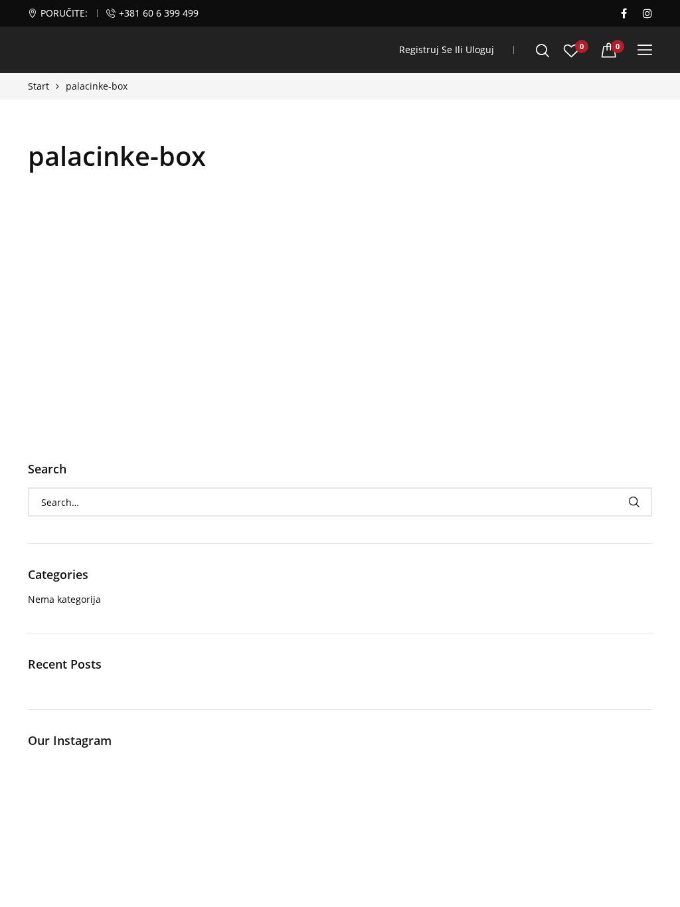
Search (634, 502)
